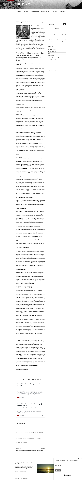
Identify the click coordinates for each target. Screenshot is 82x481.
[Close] (79, 458)
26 (51, 39)
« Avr (52, 41)
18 (49, 37)
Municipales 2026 (48, 13)
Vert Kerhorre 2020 (51, 68)
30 (62, 39)
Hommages (55, 13)
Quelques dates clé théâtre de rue (54, 65)
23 (62, 37)
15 (59, 35)
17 (65, 35)
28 (57, 39)
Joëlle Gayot (29, 63)
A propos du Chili (62, 11)
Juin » (63, 41)
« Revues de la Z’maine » (34, 11)
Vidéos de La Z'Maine (52, 70)
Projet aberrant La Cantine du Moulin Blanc (24, 13)
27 (54, 39)
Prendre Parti (25, 4)
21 (57, 37)
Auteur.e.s (55, 11)
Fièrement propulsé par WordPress (21, 478)
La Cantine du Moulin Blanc (53, 57)
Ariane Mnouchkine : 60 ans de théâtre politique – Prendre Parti (29, 438)
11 (49, 35)
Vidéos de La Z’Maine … (38, 13)
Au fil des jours (25, 11)
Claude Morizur (27, 21)
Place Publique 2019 (52, 63)
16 (62, 35)
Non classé (50, 61)
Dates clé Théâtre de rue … (46, 11)
